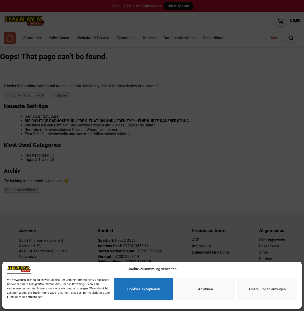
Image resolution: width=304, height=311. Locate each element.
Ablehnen (205, 289)
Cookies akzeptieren (143, 289)
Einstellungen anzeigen (267, 289)
